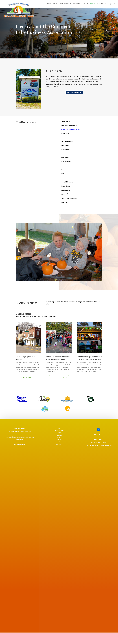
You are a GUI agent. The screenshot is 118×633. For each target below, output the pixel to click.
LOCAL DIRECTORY (65, 4)
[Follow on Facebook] (98, 429)
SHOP (106, 4)
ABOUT (92, 4)
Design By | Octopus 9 (19, 428)
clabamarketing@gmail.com (71, 129)
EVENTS (55, 4)
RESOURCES (76, 4)
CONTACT (100, 4)
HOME (49, 4)
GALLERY (85, 4)
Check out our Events (59, 377)
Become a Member (74, 92)
